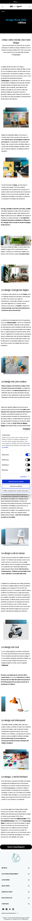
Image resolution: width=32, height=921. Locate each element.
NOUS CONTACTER (7, 898)
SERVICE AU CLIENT (7, 892)
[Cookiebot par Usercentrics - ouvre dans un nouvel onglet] (23, 429)
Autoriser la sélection (16, 486)
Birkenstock (11, 788)
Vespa (15, 185)
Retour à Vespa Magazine (16, 847)
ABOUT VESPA (6, 886)
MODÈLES (4, 868)
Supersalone (16, 54)
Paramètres (23, 476)
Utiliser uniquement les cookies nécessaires (16, 491)
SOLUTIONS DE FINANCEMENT (10, 874)
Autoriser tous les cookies (16, 481)
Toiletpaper (4, 665)
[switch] (27, 460)
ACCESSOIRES (6, 880)
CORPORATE (5, 904)
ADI (12, 569)
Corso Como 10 (10, 651)
